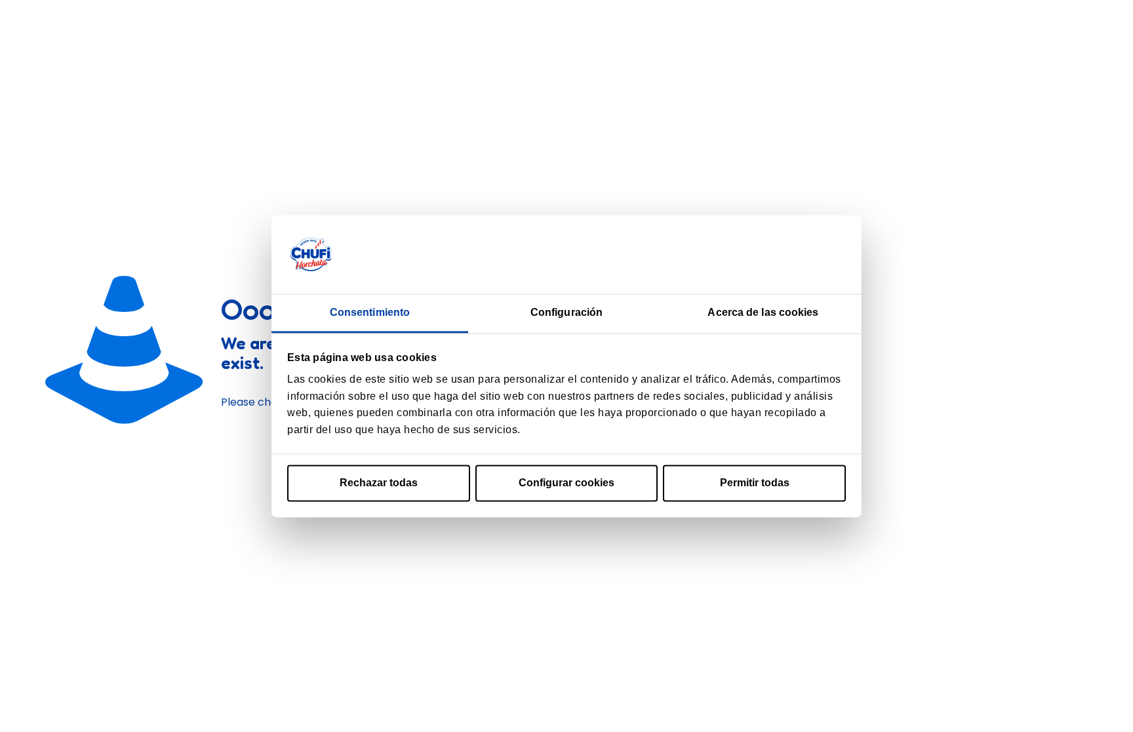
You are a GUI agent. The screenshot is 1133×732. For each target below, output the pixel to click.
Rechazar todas (379, 483)
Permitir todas (754, 483)
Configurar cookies (566, 483)
